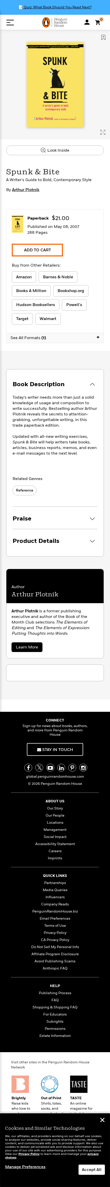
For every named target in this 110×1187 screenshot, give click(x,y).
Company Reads (55, 904)
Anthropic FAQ (55, 968)
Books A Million (31, 291)
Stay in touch (57, 749)
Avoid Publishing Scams (55, 961)
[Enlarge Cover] (102, 132)
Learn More (28, 648)
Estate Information (55, 1035)
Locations (55, 822)
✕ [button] (102, 1120)
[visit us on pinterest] (72, 768)
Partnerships (55, 882)
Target (22, 319)
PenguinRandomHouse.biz (55, 911)
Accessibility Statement (55, 844)
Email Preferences (55, 918)
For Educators (55, 1014)
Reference (24, 490)
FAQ (55, 1000)
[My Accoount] (87, 22)
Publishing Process (55, 993)
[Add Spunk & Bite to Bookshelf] (103, 37)
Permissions (55, 1028)
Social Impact (55, 836)
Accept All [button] (92, 1169)
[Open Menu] (10, 22)
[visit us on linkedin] (61, 768)
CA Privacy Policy (55, 939)
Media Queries (55, 890)
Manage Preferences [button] (25, 1167)
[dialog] (55, 1150)
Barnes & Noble (58, 277)
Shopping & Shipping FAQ (55, 1007)
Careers (55, 851)
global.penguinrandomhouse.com (55, 776)
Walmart (48, 319)
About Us (55, 801)
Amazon (24, 277)
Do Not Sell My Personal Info (55, 947)
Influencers (55, 897)
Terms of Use (55, 925)
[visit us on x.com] (39, 768)
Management (55, 829)
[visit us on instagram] (83, 768)
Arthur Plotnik (25, 190)
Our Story (55, 808)
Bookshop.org (71, 291)
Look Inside (57, 150)
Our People (55, 815)
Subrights (55, 1021)
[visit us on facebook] (28, 768)
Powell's (74, 305)
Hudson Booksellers (35, 305)
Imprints (55, 858)
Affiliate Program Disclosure (55, 954)
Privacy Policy (55, 932)
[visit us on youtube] (50, 768)
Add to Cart (37, 250)
